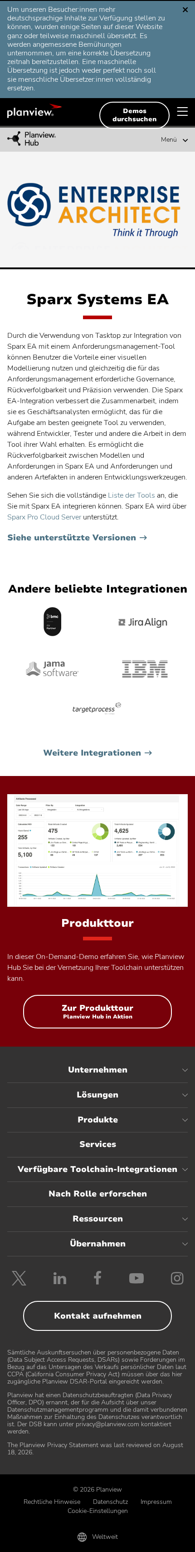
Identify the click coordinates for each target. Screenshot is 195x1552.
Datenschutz (110, 1502)
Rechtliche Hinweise (52, 1502)
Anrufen (37, 1539)
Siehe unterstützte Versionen (71, 538)
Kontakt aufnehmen (97, 1315)
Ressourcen (98, 1218)
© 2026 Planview (97, 1489)
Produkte (98, 1119)
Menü (169, 140)
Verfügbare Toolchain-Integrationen (97, 1169)
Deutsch (42, 13)
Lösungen (97, 1094)
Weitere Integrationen (92, 753)
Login (158, 1539)
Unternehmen (97, 1069)
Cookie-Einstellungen (98, 1511)
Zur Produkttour (97, 1015)
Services (97, 1144)
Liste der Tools (131, 495)
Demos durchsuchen (134, 115)
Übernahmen (98, 1243)
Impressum (156, 1502)
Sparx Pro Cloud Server (44, 517)
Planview (34, 111)
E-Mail (97, 1539)
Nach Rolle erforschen (98, 1193)
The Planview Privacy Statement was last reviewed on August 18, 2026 (95, 1449)
